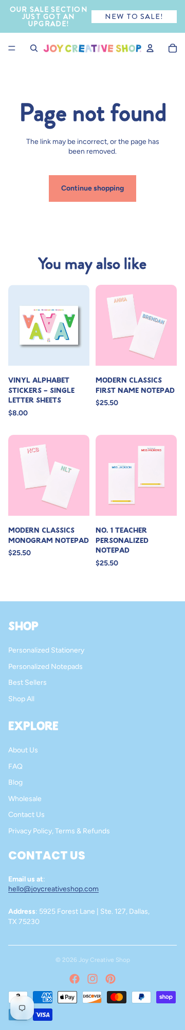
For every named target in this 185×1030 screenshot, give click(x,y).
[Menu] (12, 48)
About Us (23, 750)
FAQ (15, 766)
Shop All (21, 699)
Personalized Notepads (45, 666)
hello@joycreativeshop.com (53, 889)
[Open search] (34, 48)
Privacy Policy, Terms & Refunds (59, 831)
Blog (15, 782)
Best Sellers (27, 682)
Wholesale (25, 798)
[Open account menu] (150, 48)
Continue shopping (92, 188)
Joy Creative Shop (104, 959)
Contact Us (26, 814)
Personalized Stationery (46, 650)
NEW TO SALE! (134, 16)
